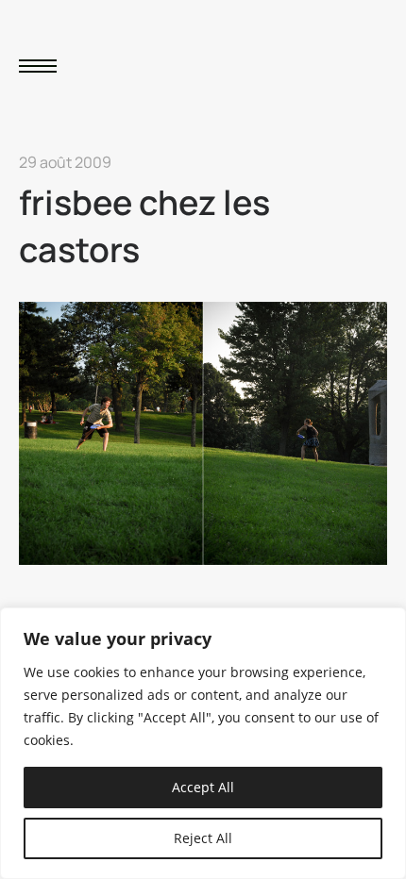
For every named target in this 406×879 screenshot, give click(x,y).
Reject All (203, 838)
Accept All (203, 787)
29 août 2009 (65, 162)
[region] (203, 743)
